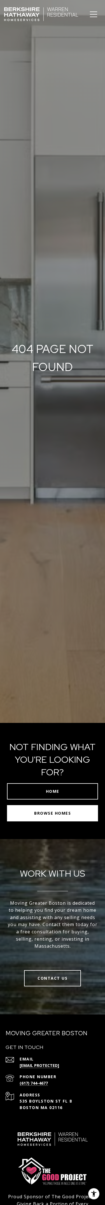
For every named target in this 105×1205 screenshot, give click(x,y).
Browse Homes (52, 813)
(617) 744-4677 (34, 1083)
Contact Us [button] (52, 978)
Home (52, 791)
